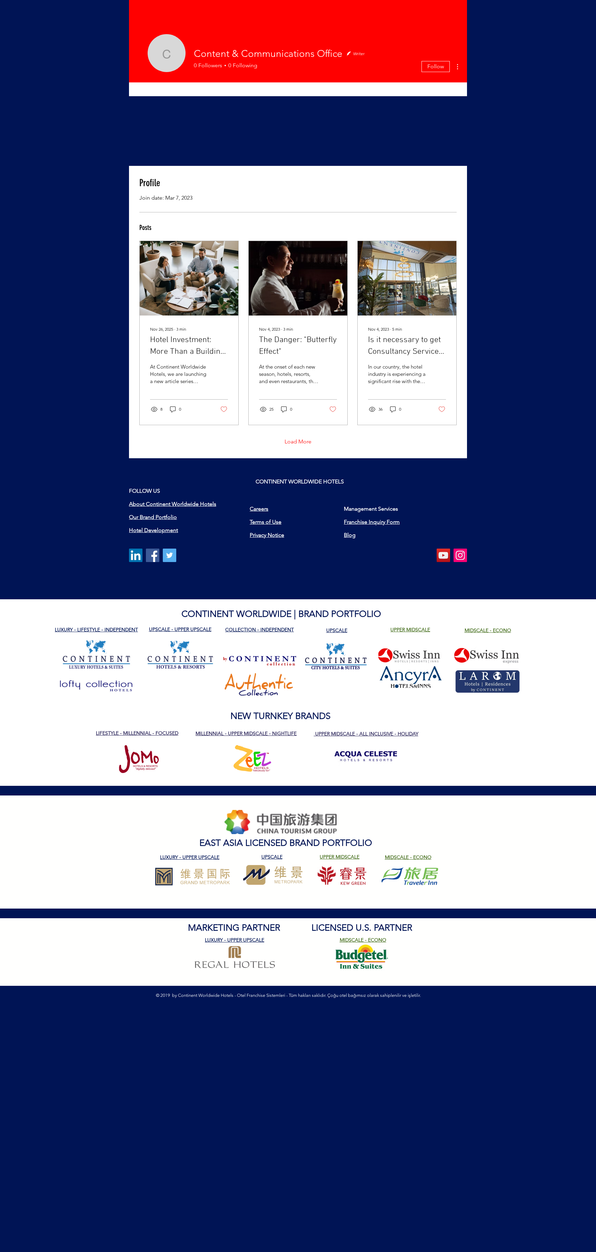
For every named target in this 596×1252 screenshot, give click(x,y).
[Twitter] (169, 555)
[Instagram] (460, 555)
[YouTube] (443, 555)
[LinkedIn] (135, 555)
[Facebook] (152, 555)
